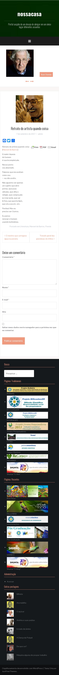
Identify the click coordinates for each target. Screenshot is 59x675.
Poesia (48, 226)
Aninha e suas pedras (26, 620)
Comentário (8, 257)
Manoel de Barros (10, 149)
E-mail (5, 299)
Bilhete (20, 594)
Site (4, 312)
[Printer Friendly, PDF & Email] (43, 147)
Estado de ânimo (24, 629)
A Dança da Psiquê (25, 637)
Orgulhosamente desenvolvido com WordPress (22, 668)
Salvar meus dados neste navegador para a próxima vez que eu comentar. (29, 328)
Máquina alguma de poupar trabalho (32, 655)
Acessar (10, 581)
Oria (51, 668)
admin (40, 134)
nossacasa (29, 13)
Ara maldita (21, 603)
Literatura (24, 226)
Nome (5, 287)
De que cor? (22, 646)
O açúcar (20, 611)
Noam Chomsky (46, 74)
